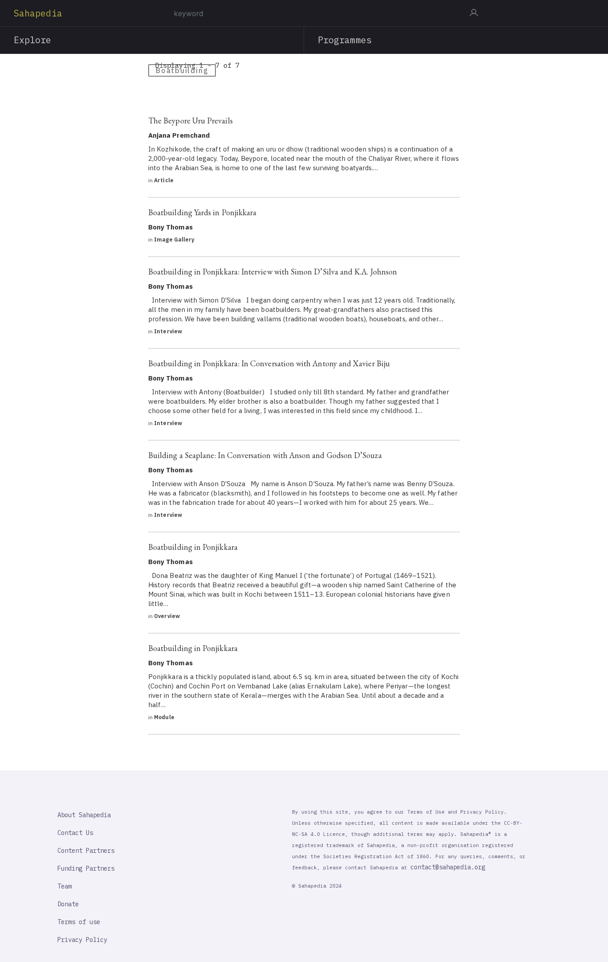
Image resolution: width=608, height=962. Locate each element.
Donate (68, 904)
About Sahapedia (84, 815)
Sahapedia (38, 13)
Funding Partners (85, 868)
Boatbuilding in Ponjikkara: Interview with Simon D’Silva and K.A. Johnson (272, 271)
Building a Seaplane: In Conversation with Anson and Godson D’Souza (265, 455)
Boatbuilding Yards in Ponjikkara (202, 212)
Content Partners (85, 851)
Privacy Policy (82, 940)
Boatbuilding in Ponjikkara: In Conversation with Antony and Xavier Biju (269, 363)
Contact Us (75, 833)
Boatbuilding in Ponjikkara (193, 547)
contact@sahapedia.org (447, 867)
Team (64, 886)
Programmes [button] (345, 40)
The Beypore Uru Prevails (190, 120)
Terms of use (78, 922)
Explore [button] (33, 40)
